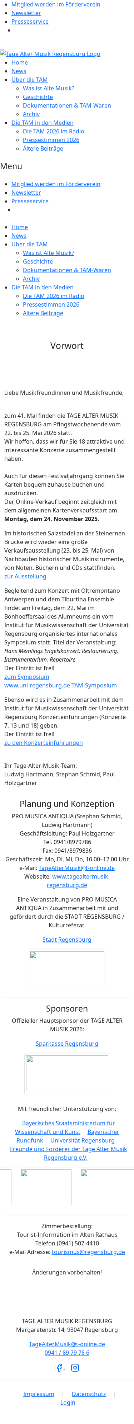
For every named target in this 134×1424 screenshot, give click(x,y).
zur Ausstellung (25, 576)
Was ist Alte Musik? (48, 88)
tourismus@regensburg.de (88, 1252)
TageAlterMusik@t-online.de (77, 868)
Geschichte (38, 97)
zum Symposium (26, 677)
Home (19, 62)
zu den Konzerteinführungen (43, 743)
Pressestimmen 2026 (51, 140)
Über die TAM (29, 80)
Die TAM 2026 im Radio (53, 131)
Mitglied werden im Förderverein (55, 4)
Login (67, 1402)
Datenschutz (89, 1394)
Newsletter (26, 13)
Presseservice (30, 21)
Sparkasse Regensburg (67, 1043)
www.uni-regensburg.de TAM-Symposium (60, 685)
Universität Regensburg (82, 1140)
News (18, 71)
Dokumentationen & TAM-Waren (67, 105)
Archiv (31, 114)
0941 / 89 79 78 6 (67, 1353)
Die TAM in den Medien (42, 123)
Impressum (38, 1394)
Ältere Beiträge (43, 148)
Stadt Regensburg (67, 939)
